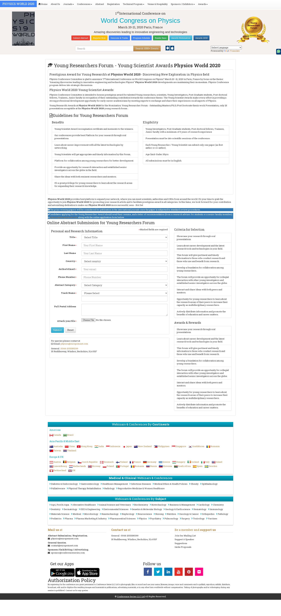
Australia (58, 446)
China (72, 446)
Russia (153, 466)
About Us (55, 4)
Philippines (163, 446)
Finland (123, 461)
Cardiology (204, 504)
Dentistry (55, 509)
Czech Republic (90, 461)
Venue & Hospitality (157, 4)
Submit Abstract (80, 38)
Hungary (180, 461)
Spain (199, 466)
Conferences (83, 4)
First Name (68, 245)
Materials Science (60, 513)
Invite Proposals (183, 547)
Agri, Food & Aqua (60, 504)
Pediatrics (56, 518)
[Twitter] (158, 572)
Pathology (223, 513)
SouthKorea (198, 446)
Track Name (68, 292)
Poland (110, 466)
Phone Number (66, 277)
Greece (166, 461)
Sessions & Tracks (119, 38)
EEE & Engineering (90, 509)
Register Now (99, 38)
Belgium (71, 461)
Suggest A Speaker (184, 539)
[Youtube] (178, 572)
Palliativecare (58, 488)
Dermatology (70, 509)
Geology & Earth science (177, 509)
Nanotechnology (110, 513)
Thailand (71, 450)
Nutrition (171, 513)
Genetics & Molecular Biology (147, 509)
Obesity (195, 483)
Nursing (159, 513)
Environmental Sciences (115, 509)
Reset (70, 330)
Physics (143, 518)
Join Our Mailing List (185, 535)
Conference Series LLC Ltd (131, 596)
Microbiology (91, 513)
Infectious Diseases (141, 483)
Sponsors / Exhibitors (182, 4)
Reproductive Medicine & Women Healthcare (141, 488)
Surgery (185, 518)
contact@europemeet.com (64, 545)
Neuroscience (145, 513)
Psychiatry (155, 518)
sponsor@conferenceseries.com (68, 552)
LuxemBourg (60, 466)
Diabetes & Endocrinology (64, 483)
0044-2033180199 (69, 348)
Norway (96, 466)
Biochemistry (141, 504)
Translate (235, 50)
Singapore (181, 446)
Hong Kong (86, 446)
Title (72, 237)
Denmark (109, 461)
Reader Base (160, 38)
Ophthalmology (210, 483)
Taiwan (57, 450)
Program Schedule (141, 38)
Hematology (200, 509)
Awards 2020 (201, 38)
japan (129, 446)
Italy (207, 461)
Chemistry (218, 504)
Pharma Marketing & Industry (91, 518)
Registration (113, 4)
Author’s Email (67, 269)
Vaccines (212, 518)
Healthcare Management (115, 483)
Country (70, 261)
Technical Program (133, 4)
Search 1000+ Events (147, 48)
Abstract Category (65, 285)
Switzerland (60, 470)
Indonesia (115, 446)
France (137, 461)
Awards (202, 4)
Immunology (216, 509)
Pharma (69, 518)
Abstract (99, 4)
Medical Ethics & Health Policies (170, 483)
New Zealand (145, 446)
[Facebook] (148, 572)
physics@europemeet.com (64, 217)
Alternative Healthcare (84, 504)
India (101, 446)
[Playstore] (168, 47)
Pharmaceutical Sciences (123, 518)
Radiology (109, 488)
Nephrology (128, 513)
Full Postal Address (65, 306)
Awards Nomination (180, 38)
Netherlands (79, 466)
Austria (57, 461)
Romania (215, 446)
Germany (151, 461)
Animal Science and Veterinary (115, 504)
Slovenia (167, 466)
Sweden (213, 466)
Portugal (124, 466)
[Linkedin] (168, 572)
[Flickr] (199, 572)
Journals (67, 4)
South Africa (184, 466)
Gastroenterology (90, 483)
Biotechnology (158, 504)
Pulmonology (171, 518)
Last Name (70, 253)
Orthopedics (208, 513)
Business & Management (182, 504)
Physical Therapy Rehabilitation (84, 488)
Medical (77, 513)
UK (73, 470)
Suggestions (181, 543)
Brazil (70, 434)
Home (43, 4)
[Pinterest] (189, 572)
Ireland (195, 461)
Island (219, 461)
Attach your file (66, 320)
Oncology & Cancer (189, 513)
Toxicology (199, 518)
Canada (57, 434)
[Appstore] (172, 47)
